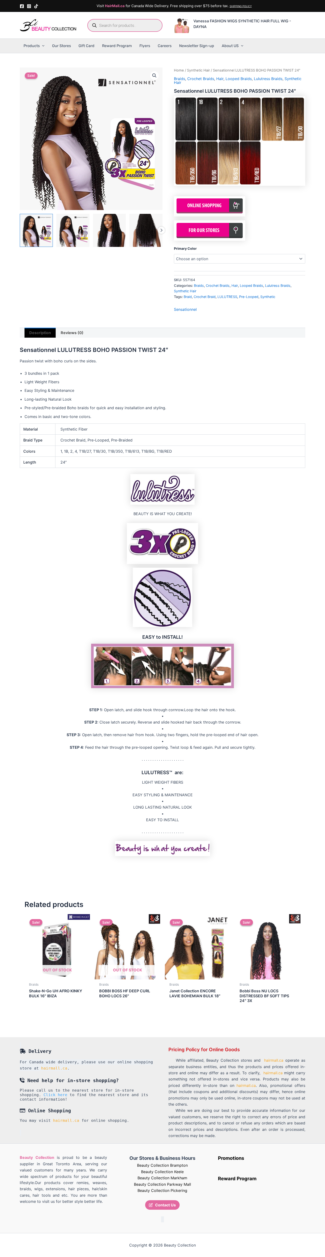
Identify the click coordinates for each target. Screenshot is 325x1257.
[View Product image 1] (36, 230)
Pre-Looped (248, 297)
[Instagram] (29, 6)
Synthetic (267, 297)
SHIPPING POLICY (241, 6)
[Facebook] (22, 6)
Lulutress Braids (268, 78)
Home (179, 70)
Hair (219, 78)
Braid (188, 297)
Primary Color (185, 248)
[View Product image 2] (72, 230)
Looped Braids (239, 78)
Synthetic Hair (198, 70)
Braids (179, 78)
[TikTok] (36, 6)
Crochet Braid (205, 297)
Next (161, 230)
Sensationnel (185, 309)
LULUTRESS (227, 297)
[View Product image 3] (109, 230)
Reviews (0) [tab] (72, 332)
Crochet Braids (200, 78)
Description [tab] (40, 332)
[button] (42, 46)
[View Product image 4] (145, 230)
